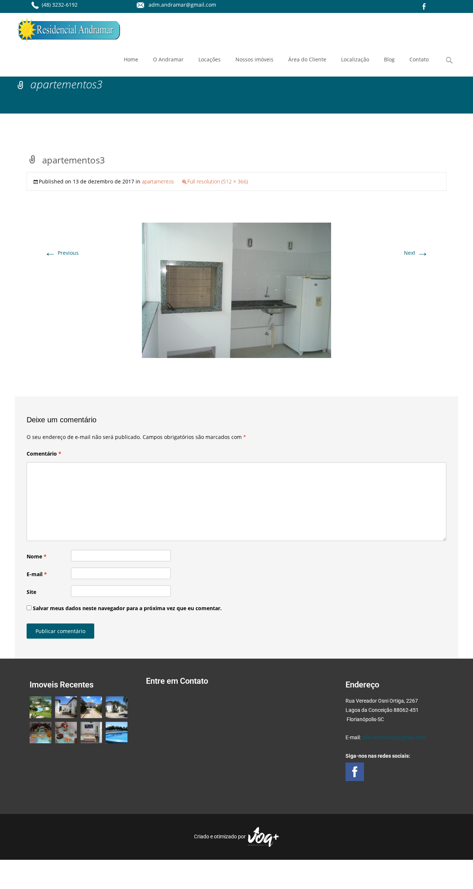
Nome (37, 556)
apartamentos (158, 181)
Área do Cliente (307, 59)
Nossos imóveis (254, 59)
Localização (355, 59)
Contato (419, 59)
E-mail (37, 574)
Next (416, 252)
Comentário (44, 453)
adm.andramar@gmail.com (393, 737)
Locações (209, 59)
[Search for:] (449, 60)
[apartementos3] (236, 289)
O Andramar (168, 59)
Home (131, 59)
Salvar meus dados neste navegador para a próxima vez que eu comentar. (127, 608)
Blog (389, 59)
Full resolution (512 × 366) (217, 181)
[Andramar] (62, 28)
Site (31, 591)
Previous (61, 252)
